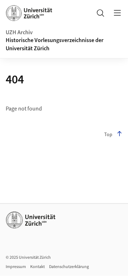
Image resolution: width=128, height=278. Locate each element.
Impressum (16, 267)
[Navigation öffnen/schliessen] (117, 12)
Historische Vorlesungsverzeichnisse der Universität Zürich (54, 44)
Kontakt (37, 267)
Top (108, 134)
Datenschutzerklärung (69, 267)
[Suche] (100, 12)
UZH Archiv (19, 32)
